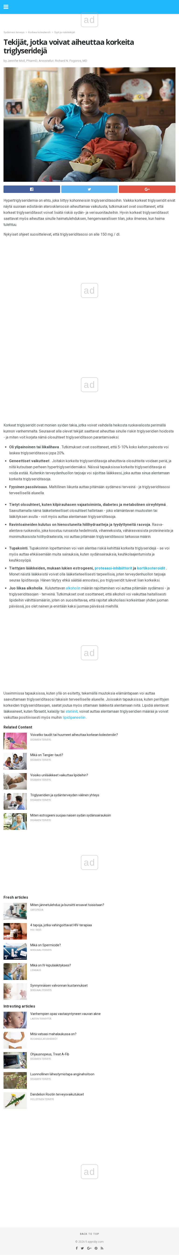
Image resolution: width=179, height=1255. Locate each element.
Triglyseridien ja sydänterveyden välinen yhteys (64, 795)
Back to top (89, 1233)
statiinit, (71, 711)
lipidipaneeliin (74, 717)
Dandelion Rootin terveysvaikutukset (57, 1094)
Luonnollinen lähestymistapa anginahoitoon (62, 1074)
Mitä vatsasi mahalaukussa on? (53, 1034)
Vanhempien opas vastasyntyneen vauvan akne (65, 1014)
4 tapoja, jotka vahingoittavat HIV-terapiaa (61, 925)
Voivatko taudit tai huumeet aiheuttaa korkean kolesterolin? (74, 735)
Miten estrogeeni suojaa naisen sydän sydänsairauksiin (70, 815)
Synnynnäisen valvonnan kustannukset (59, 985)
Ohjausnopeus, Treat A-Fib (49, 1054)
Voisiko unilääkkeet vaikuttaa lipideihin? (59, 775)
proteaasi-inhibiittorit (113, 568)
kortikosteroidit (151, 568)
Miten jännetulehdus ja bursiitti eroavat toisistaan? (67, 905)
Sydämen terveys (13, 32)
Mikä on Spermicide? (45, 945)
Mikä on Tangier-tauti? (46, 755)
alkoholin (73, 588)
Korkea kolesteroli (39, 32)
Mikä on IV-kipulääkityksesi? (50, 965)
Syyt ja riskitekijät (64, 32)
